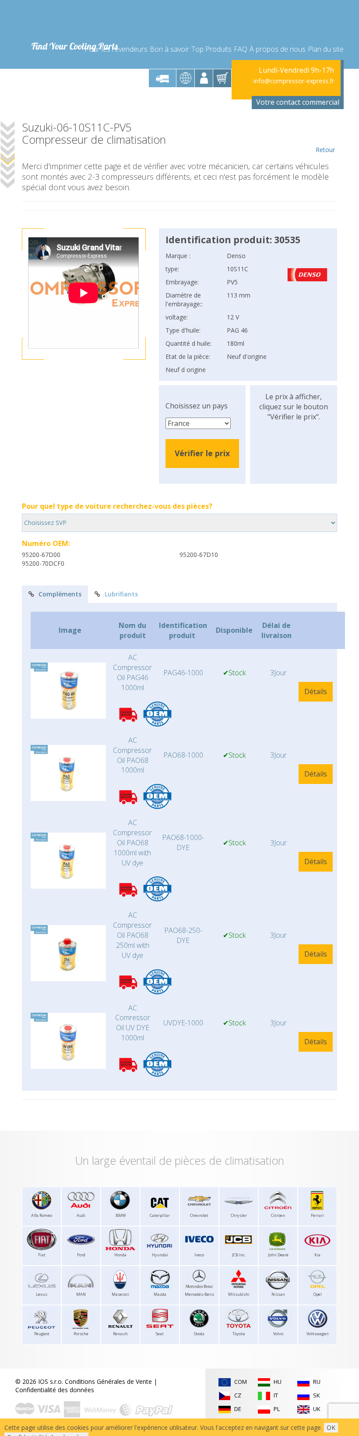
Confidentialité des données (54, 1390)
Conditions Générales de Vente (108, 1381)
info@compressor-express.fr (293, 81)
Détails (315, 691)
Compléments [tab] (60, 594)
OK (331, 1427)
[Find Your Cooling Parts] (74, 20)
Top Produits (211, 49)
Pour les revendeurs (116, 49)
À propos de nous (278, 49)
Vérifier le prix (202, 453)
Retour (325, 149)
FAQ (240, 49)
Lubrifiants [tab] (121, 594)
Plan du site (326, 49)
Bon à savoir (169, 49)
